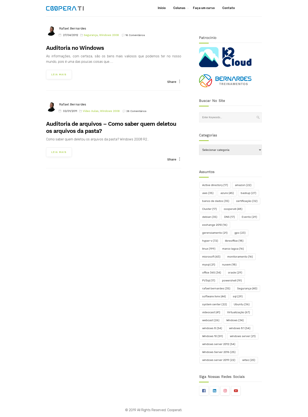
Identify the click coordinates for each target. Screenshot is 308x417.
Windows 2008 (109, 35)
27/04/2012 (70, 35)
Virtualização (238, 312)
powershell (232, 280)
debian (209, 216)
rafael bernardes (216, 288)
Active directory (215, 185)
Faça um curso (204, 8)
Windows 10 (212, 336)
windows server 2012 (218, 344)
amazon (243, 185)
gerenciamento (215, 232)
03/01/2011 (70, 111)
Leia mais (59, 74)
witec (248, 360)
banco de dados (215, 201)
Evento (249, 216)
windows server (243, 336)
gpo (240, 232)
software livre (214, 296)
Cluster (209, 208)
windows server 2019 (218, 360)
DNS (229, 216)
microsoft (211, 256)
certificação (247, 201)
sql (238, 296)
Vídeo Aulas (90, 111)
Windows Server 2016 (219, 352)
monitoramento (240, 256)
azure (227, 193)
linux (208, 248)
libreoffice (234, 240)
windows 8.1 (239, 328)
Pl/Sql (208, 280)
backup (248, 193)
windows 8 (212, 328)
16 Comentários (135, 35)
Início (162, 8)
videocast (211, 312)
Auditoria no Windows (75, 48)
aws (208, 193)
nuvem (229, 264)
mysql (208, 264)
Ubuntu (242, 304)
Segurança (91, 35)
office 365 (211, 272)
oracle (235, 272)
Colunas (179, 8)
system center (214, 304)
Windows (235, 320)
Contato (228, 8)
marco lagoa (233, 248)
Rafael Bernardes (72, 28)
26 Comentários (136, 111)
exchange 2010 (214, 224)
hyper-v (210, 240)
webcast (210, 320)
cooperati (233, 208)
